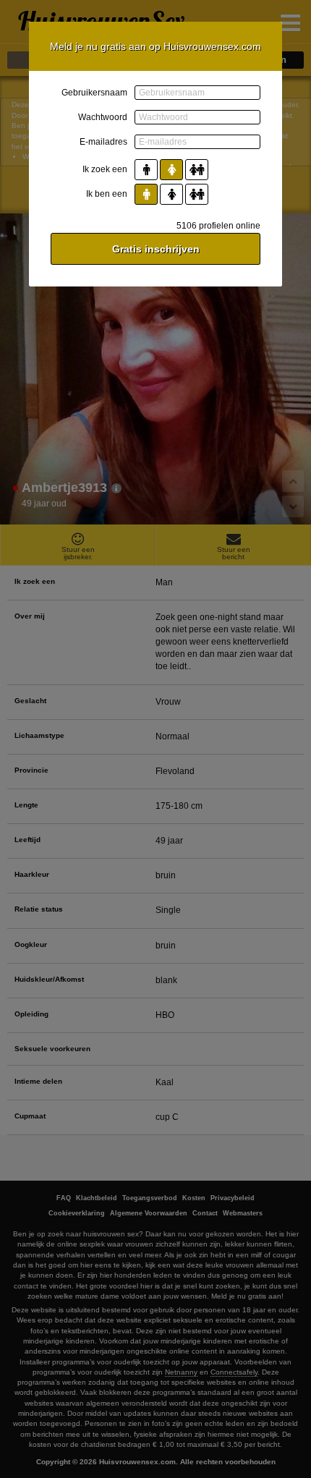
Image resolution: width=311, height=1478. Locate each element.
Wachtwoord (102, 117)
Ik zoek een (104, 169)
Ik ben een (106, 194)
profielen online (218, 226)
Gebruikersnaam (94, 93)
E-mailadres (103, 142)
